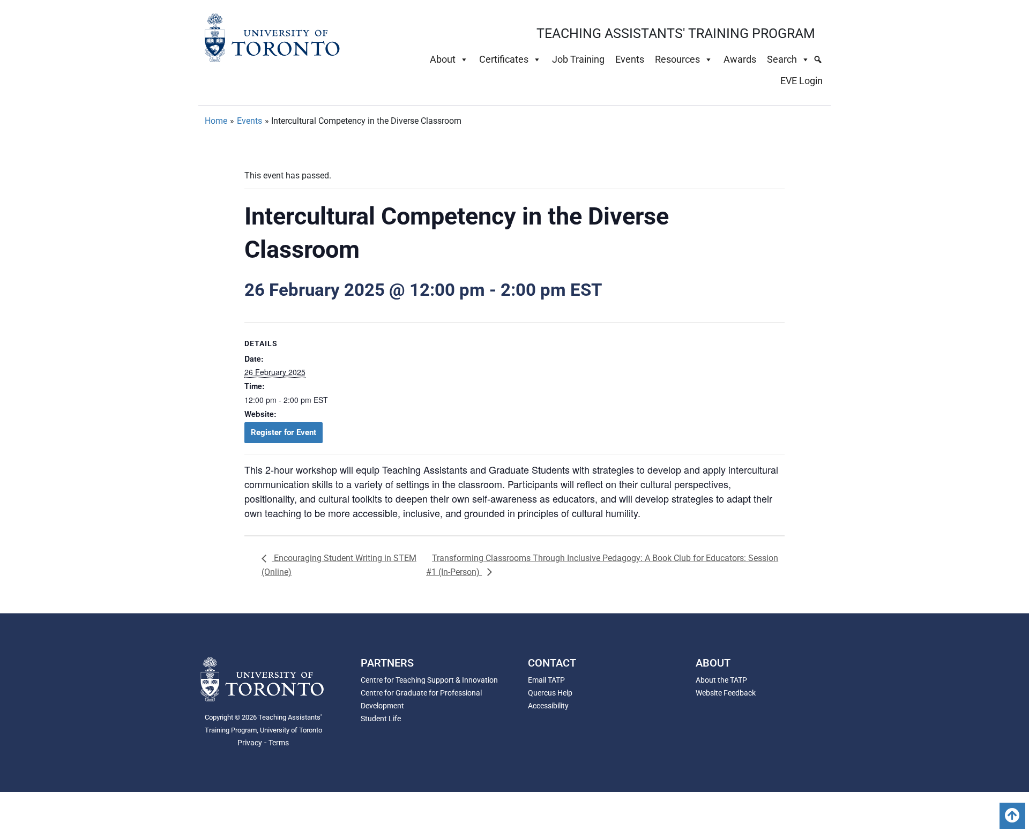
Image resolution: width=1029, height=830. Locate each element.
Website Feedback (726, 693)
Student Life (381, 718)
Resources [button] (677, 59)
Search (782, 59)
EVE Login (801, 80)
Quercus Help (550, 693)
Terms (279, 742)
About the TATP (721, 680)
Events (629, 59)
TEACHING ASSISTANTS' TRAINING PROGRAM (675, 33)
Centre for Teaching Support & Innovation (429, 680)
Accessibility (548, 705)
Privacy (249, 742)
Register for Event (283, 432)
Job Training (578, 59)
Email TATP (546, 680)
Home (216, 121)
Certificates (503, 59)
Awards (740, 59)
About (443, 59)
